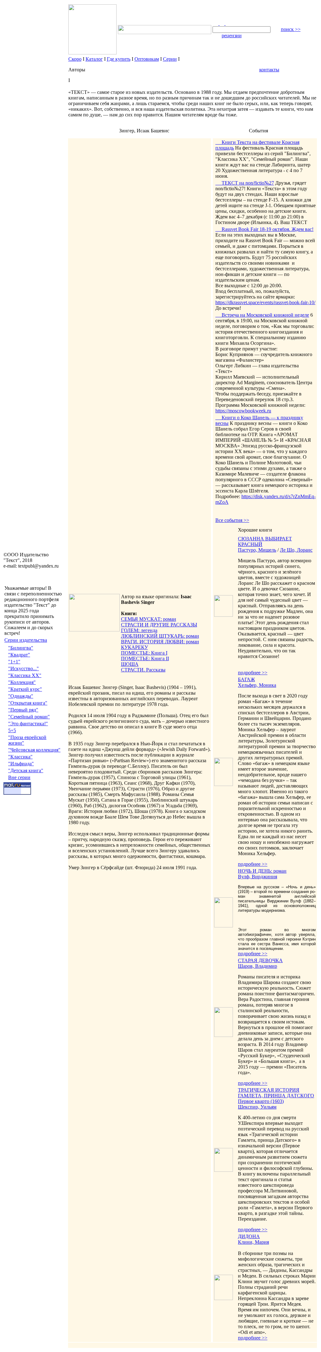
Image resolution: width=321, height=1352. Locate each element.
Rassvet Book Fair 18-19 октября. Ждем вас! (264, 229)
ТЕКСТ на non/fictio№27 (244, 183)
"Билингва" (20, 647)
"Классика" (20, 756)
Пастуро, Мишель (257, 550)
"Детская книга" (25, 770)
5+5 (12, 730)
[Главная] (216, 23)
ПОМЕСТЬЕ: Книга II (145, 658)
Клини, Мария (253, 1242)
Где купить (118, 59)
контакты (269, 69)
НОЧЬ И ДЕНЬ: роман (262, 871)
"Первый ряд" (23, 709)
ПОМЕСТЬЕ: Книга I (144, 653)
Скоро (75, 59)
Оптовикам (146, 59)
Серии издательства (25, 640)
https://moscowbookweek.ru (243, 410)
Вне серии (19, 777)
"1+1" (14, 661)
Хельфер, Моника (257, 685)
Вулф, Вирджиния (257, 876)
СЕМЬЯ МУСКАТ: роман (148, 619)
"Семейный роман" (29, 716)
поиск (291, 29)
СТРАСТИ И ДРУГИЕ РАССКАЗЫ (159, 624)
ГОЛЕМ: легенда (139, 630)
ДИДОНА (249, 1236)
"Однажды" (20, 696)
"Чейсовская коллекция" (34, 750)
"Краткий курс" (25, 689)
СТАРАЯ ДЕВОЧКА (260, 960)
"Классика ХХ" (24, 675)
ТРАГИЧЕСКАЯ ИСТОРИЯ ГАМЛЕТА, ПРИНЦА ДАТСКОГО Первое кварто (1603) (276, 1095)
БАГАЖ (246, 679)
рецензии (232, 35)
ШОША (130, 664)
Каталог (94, 59)
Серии (170, 59)
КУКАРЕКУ (134, 647)
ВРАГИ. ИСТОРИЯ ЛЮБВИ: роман (160, 641)
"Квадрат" (19, 654)
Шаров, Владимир (257, 966)
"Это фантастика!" (28, 723)
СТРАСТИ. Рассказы (143, 669)
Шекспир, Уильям (257, 1107)
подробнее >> (252, 672)
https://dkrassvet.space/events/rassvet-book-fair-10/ (265, 302)
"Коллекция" (22, 682)
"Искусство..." (23, 668)
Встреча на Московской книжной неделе (262, 315)
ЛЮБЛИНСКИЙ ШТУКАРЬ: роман (160, 636)
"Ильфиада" (21, 763)
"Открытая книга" (27, 703)
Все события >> (232, 520)
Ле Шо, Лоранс (296, 550)
